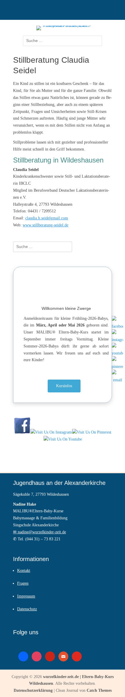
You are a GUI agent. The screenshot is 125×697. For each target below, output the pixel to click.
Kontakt (23, 570)
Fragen (22, 583)
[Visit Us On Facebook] (22, 432)
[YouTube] (117, 348)
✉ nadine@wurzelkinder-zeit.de (39, 532)
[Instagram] (117, 335)
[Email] (117, 375)
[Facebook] (117, 322)
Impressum (26, 596)
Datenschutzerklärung (33, 690)
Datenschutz (27, 609)
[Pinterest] (117, 362)
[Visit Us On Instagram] (51, 432)
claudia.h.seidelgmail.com (46, 218)
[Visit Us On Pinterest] (91, 432)
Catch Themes (99, 690)
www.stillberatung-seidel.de (45, 225)
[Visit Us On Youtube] (62, 439)
